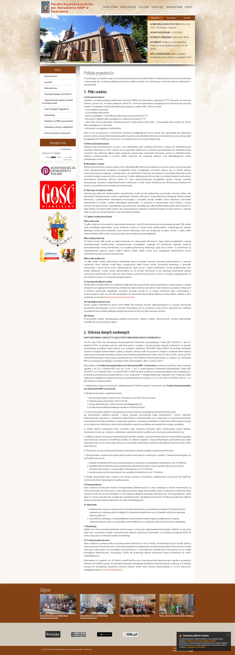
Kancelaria (171, 18)
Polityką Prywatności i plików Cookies (201, 641)
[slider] (68, 157)
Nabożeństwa (50, 88)
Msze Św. (155, 18)
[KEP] (58, 171)
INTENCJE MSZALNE (128, 7)
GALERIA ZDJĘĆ (157, 7)
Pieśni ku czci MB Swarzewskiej (58, 121)
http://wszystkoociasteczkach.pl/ (119, 297)
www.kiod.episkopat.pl (112, 569)
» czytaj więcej (65, 149)
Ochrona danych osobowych (57, 133)
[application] (57, 157)
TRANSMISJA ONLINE (174, 7)
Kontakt (187, 18)
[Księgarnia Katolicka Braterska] (52, 634)
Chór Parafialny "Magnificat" (56, 109)
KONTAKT (188, 7)
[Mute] (63, 157)
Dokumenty (49, 115)
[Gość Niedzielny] (58, 195)
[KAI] (130, 634)
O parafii (48, 82)
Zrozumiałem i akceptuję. (195, 647)
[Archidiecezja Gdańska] (58, 229)
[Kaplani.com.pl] (104, 634)
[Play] (44, 157)
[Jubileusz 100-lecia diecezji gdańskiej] (58, 255)
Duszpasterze (50, 76)
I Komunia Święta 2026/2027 (58, 94)
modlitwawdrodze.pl (67, 159)
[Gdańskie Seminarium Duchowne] (78, 634)
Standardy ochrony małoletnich (58, 127)
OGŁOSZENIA (143, 7)
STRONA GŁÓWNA (110, 7)
